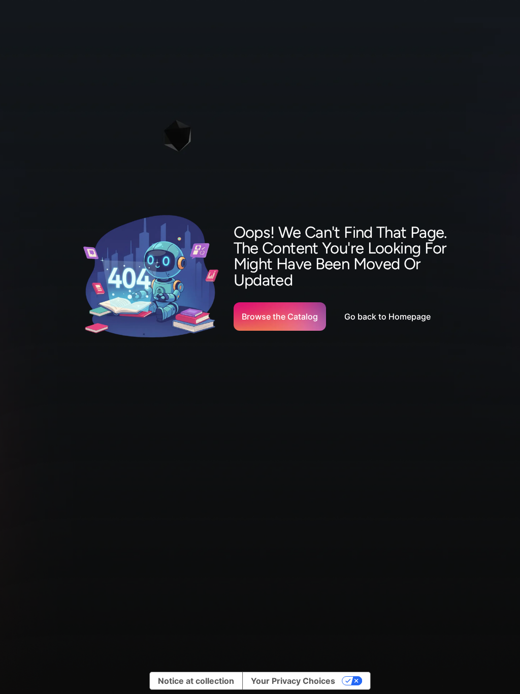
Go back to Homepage (387, 316)
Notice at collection (196, 681)
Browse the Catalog (280, 316)
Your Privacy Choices (293, 681)
